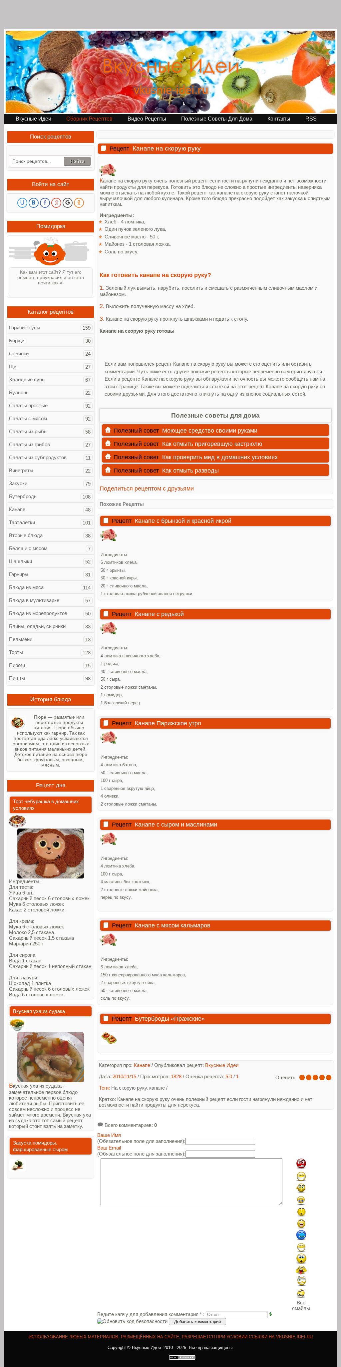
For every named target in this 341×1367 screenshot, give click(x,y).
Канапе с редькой (159, 614)
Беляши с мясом (28, 548)
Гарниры (18, 574)
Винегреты (21, 470)
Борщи (16, 340)
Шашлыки (20, 561)
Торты (16, 652)
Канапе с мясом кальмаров (172, 925)
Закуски (18, 483)
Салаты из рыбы (28, 431)
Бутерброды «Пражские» (170, 1018)
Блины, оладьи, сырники (37, 626)
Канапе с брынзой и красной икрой (183, 520)
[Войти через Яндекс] (56, 203)
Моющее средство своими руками (209, 430)
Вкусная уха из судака (39, 1011)
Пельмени (20, 639)
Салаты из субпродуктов (38, 457)
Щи (12, 366)
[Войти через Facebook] (45, 203)
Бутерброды (23, 496)
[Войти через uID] (22, 203)
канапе (157, 1088)
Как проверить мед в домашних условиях (220, 457)
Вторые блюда (26, 535)
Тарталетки (22, 522)
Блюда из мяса (26, 587)
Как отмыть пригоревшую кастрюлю (212, 444)
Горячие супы (24, 327)
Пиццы (17, 678)
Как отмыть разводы (190, 470)
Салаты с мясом (28, 418)
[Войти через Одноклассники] (79, 203)
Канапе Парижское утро (168, 723)
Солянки (19, 353)
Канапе (17, 509)
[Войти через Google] (68, 203)
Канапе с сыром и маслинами (176, 824)
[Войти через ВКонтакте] (34, 203)
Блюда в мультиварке (34, 600)
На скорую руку (129, 1088)
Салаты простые (28, 405)
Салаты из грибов (29, 444)
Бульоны (19, 392)
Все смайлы (301, 1305)
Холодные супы (27, 379)
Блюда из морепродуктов (38, 613)
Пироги (17, 665)
